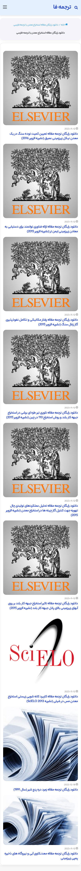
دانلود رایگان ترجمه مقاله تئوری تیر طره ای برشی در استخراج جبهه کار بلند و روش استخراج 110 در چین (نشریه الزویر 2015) (42, 415)
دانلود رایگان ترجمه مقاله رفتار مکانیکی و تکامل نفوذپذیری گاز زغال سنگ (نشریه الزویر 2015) (42, 322)
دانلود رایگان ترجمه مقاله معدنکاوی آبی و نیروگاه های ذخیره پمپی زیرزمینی (41, 856)
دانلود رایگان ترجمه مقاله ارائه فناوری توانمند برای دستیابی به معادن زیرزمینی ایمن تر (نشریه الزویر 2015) (41, 229)
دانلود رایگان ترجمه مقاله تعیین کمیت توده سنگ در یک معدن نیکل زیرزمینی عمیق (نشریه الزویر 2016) (44, 136)
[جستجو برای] (76, 9)
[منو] (5, 9)
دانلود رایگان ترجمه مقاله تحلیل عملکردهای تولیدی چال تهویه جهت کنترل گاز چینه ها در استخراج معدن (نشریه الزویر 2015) (42, 511)
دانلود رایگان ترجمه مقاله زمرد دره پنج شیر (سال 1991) (46, 789)
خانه (63, 25)
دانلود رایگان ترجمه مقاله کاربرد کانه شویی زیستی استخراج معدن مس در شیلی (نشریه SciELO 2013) (43, 699)
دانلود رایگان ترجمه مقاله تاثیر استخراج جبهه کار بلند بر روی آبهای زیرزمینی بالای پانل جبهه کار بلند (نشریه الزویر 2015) (43, 606)
